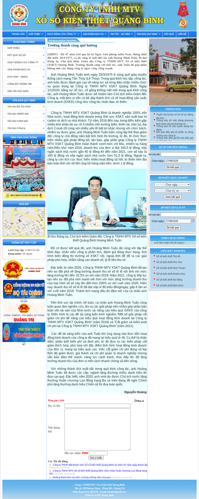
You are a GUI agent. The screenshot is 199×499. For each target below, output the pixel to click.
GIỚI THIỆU (34, 34)
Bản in (140, 401)
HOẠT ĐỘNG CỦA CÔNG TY (61, 34)
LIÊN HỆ (182, 34)
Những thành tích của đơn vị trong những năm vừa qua (82, 477)
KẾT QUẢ (169, 34)
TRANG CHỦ (18, 34)
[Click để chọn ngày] (192, 160)
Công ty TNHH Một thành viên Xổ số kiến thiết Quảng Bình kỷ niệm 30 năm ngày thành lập (100, 465)
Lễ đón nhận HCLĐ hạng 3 (170, 242)
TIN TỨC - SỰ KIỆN (120, 34)
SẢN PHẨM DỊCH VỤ (93, 34)
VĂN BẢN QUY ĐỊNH (147, 34)
